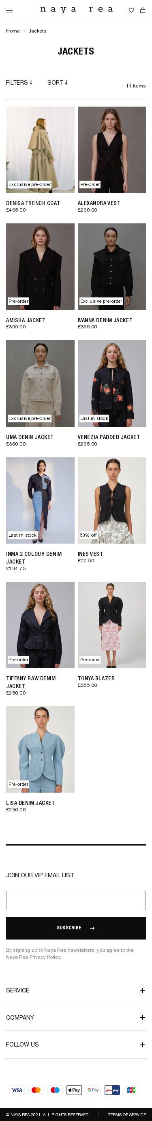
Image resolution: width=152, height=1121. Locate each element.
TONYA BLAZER (96, 678)
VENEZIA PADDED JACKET (109, 437)
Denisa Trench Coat (33, 203)
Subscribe (69, 928)
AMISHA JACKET (25, 320)
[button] (63, 184)
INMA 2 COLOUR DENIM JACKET (34, 558)
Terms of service (127, 1114)
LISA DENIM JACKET (30, 803)
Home (13, 31)
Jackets (37, 31)
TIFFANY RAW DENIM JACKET (31, 682)
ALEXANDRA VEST (99, 203)
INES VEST (90, 554)
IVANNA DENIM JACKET (105, 320)
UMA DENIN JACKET (30, 437)
